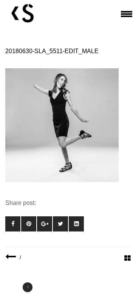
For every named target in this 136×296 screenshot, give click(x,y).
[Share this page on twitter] (60, 223)
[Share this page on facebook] (12, 223)
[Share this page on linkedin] (76, 223)
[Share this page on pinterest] (28, 223)
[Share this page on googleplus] (44, 223)
